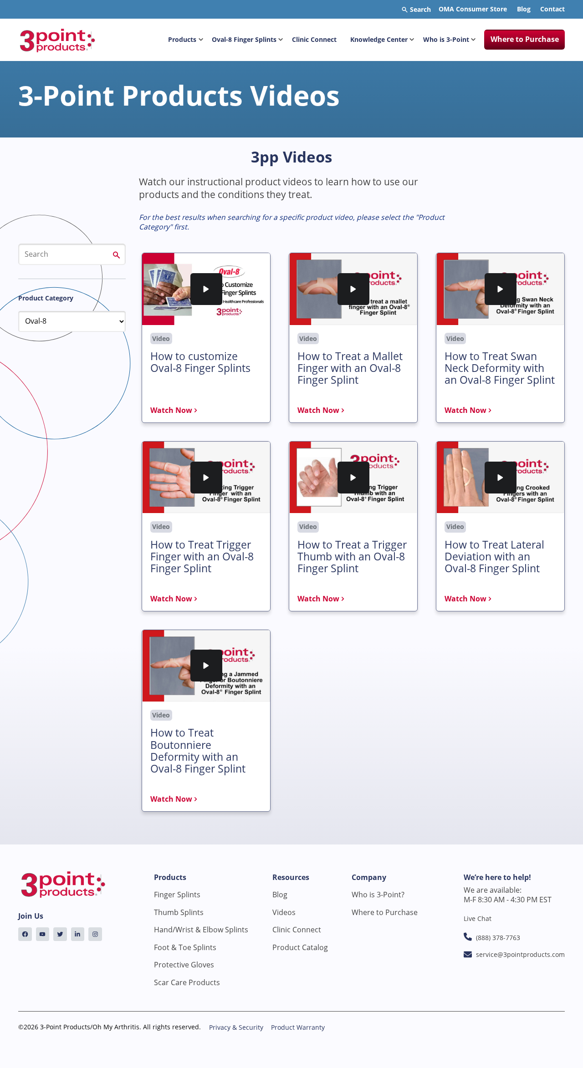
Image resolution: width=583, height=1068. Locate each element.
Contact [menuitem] (552, 9)
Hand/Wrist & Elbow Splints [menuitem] (201, 930)
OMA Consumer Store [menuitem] (473, 9)
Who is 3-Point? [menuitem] (378, 895)
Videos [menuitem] (284, 912)
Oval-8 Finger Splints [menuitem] (244, 39)
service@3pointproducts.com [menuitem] (520, 954)
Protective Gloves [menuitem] (184, 965)
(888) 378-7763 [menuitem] (498, 937)
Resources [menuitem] (290, 877)
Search (419, 9)
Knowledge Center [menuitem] (379, 39)
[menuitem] (25, 934)
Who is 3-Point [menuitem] (446, 39)
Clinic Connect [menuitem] (314, 39)
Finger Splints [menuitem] (177, 895)
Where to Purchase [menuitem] (525, 39)
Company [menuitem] (369, 877)
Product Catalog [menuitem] (300, 947)
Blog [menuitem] (524, 9)
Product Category (45, 298)
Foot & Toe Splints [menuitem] (185, 947)
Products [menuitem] (182, 39)
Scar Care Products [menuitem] (187, 982)
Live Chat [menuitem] (477, 918)
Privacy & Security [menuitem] (236, 1027)
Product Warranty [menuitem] (298, 1027)
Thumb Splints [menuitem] (179, 912)
